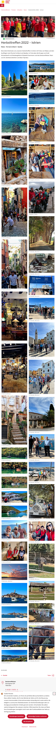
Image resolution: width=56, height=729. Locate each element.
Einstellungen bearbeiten (16, 716)
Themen (13, 10)
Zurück (5, 675)
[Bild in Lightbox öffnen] (14, 78)
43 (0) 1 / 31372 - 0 (12, 689)
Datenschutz (32, 726)
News (25, 10)
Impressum (25, 726)
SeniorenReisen (5, 10)
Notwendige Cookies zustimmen (37, 716)
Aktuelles (20, 10)
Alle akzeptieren (28, 721)
